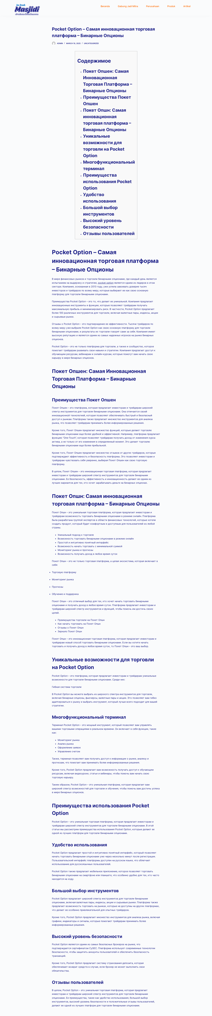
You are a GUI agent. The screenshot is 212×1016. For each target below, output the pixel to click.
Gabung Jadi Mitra (128, 6)
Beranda (105, 6)
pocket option (105, 282)
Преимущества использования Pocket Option (107, 181)
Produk (171, 6)
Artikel (187, 6)
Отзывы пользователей (109, 233)
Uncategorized (91, 43)
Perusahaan (152, 6)
